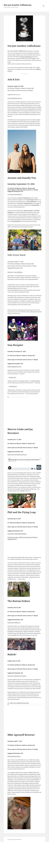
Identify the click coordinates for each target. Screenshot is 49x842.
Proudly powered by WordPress (14, 839)
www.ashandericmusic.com (15, 98)
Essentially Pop (13, 386)
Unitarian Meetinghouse (26, 56)
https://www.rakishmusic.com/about (17, 676)
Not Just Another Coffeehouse (17, 5)
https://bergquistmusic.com (14, 366)
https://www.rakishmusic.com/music (19, 703)
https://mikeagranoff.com (14, 756)
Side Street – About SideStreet (15, 272)
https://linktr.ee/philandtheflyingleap (17, 533)
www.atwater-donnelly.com (15, 194)
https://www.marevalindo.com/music (17, 454)
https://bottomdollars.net (14, 622)
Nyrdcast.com (12, 377)
